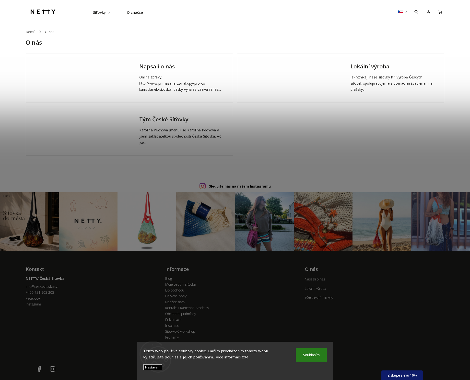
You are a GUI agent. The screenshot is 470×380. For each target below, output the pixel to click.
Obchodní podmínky (180, 313)
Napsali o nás (157, 66)
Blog (168, 278)
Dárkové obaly (176, 296)
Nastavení (152, 367)
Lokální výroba (370, 66)
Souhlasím (311, 354)
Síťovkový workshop (180, 331)
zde (245, 357)
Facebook (33, 298)
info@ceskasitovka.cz (42, 286)
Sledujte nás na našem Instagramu (240, 186)
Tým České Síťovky (163, 119)
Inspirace (172, 325)
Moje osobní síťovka (180, 284)
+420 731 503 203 (40, 292)
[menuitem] (105, 12)
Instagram (33, 304)
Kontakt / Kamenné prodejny (187, 307)
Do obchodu (174, 290)
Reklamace (173, 319)
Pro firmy (172, 337)
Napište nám (175, 302)
